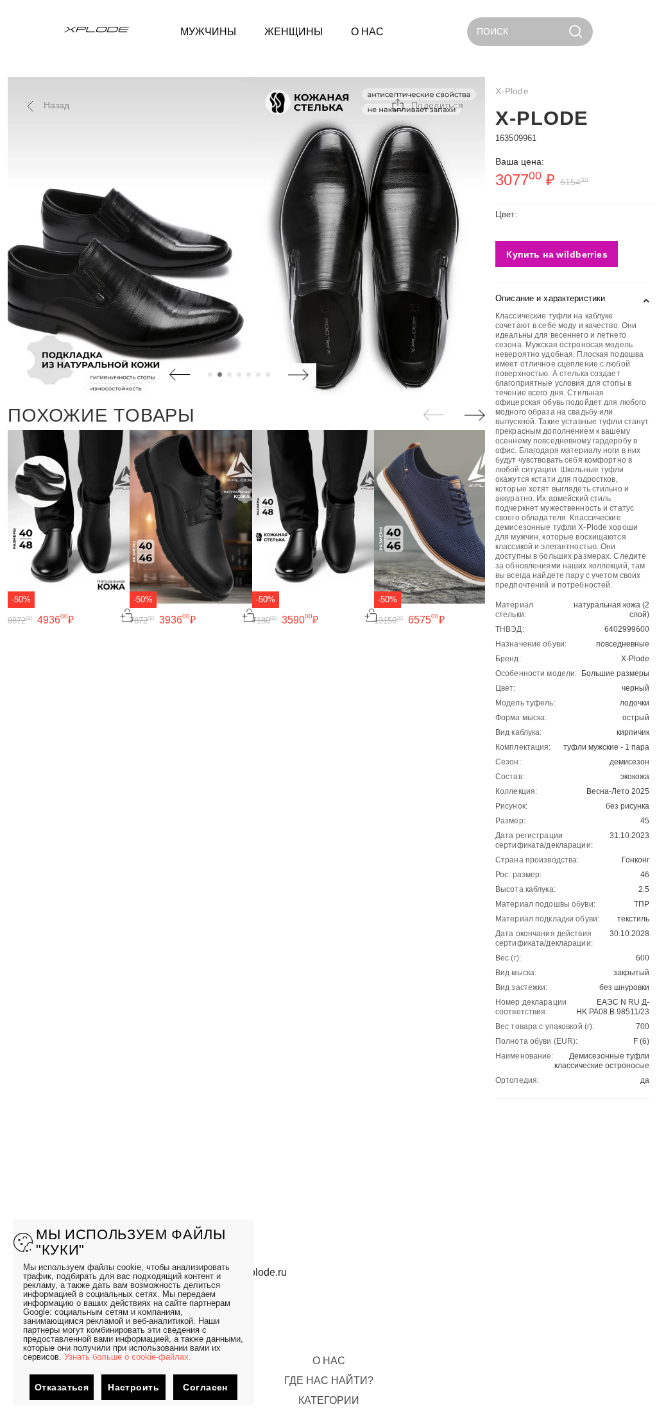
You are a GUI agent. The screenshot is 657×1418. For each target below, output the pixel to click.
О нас (328, 1360)
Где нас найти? (328, 1380)
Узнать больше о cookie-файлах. (127, 1357)
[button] (427, 105)
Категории (328, 1400)
